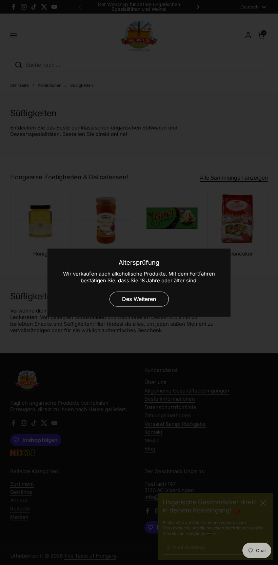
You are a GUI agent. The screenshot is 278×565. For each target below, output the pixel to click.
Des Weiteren (139, 299)
